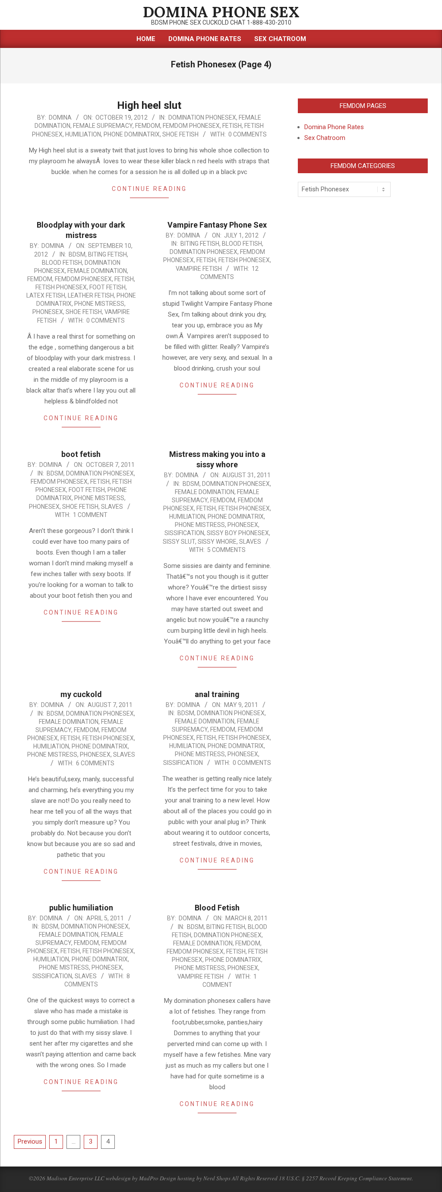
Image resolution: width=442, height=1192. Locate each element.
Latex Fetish (45, 295)
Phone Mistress (99, 303)
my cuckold (81, 694)
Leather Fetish (91, 295)
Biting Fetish (107, 254)
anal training (217, 694)
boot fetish (81, 454)
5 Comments (226, 549)
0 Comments (247, 134)
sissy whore (217, 541)
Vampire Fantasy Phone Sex (217, 224)
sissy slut (179, 541)
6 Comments (95, 763)
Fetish (232, 125)
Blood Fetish (62, 262)
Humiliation (83, 134)
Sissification (184, 532)
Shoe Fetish (180, 134)
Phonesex (47, 311)
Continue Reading (149, 188)
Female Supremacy (103, 125)
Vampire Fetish (199, 268)
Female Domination (97, 270)
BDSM (77, 254)
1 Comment (90, 514)
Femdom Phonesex (191, 125)
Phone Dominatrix (132, 134)
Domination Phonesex (202, 117)
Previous (30, 1141)
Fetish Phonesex (61, 287)
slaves (112, 506)
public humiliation (81, 907)
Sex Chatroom (324, 138)
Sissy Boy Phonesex (238, 532)
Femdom (147, 125)
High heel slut (149, 105)
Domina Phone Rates (334, 127)
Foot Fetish (107, 287)
